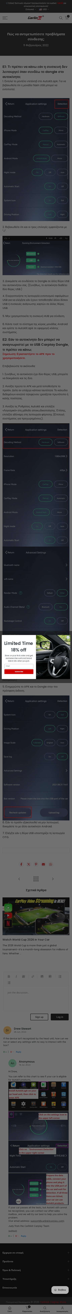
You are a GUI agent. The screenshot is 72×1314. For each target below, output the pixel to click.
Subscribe (19, 671)
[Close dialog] (67, 637)
